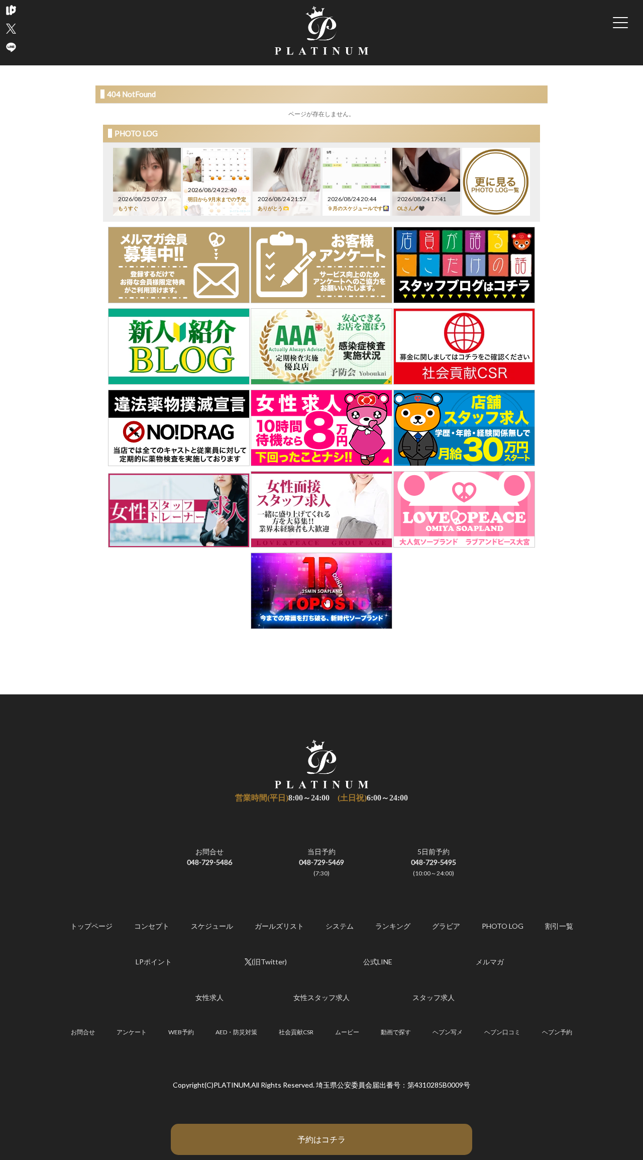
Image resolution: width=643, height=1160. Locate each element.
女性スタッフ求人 (321, 997)
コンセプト (151, 926)
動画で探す (396, 1032)
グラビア (446, 926)
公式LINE (377, 961)
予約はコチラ (321, 1139)
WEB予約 (181, 1032)
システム (340, 926)
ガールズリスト (279, 926)
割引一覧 (559, 926)
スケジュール (212, 926)
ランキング (392, 926)
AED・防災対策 (236, 1032)
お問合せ (83, 1032)
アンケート (132, 1032)
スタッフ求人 (433, 997)
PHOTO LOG (502, 926)
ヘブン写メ (448, 1032)
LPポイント (154, 961)
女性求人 (209, 997)
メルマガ (490, 961)
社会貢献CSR (296, 1032)
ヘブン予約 (557, 1032)
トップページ (91, 926)
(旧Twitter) (269, 961)
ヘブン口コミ (502, 1032)
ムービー (347, 1032)
